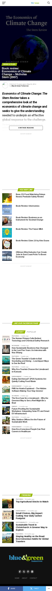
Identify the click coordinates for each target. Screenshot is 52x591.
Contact (33, 578)
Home (17, 578)
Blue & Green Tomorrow (20, 86)
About (24, 578)
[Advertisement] (26, 161)
